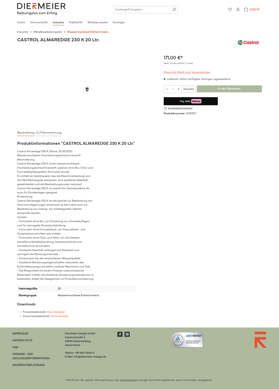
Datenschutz (22, 340)
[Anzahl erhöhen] (178, 89)
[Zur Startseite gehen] (41, 9)
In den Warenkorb (229, 88)
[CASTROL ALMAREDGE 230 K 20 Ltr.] (87, 89)
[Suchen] (174, 10)
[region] (87, 89)
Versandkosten (129, 380)
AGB (15, 347)
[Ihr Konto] (238, 9)
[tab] (26, 133)
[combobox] (142, 10)
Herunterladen (56, 312)
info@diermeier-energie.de (90, 357)
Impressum (20, 334)
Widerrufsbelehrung (28, 365)
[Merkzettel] (230, 9)
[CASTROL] (248, 42)
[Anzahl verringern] (167, 89)
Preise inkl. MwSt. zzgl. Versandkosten (187, 72)
